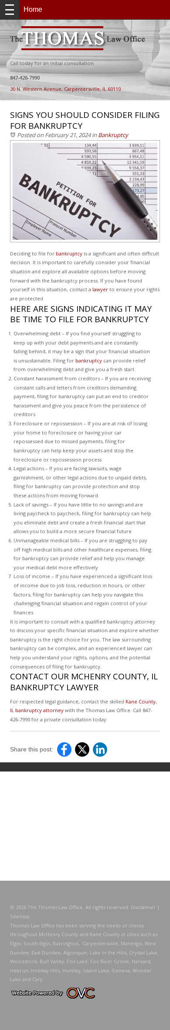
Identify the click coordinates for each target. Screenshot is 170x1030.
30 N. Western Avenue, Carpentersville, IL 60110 (65, 89)
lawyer (100, 289)
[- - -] (9, 9)
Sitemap (20, 916)
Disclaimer (143, 907)
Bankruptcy (113, 135)
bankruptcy (69, 253)
